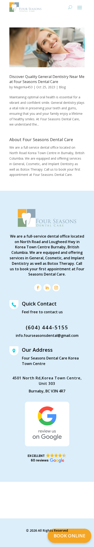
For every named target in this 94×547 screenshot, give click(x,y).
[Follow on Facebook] (38, 287)
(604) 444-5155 (47, 327)
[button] (47, 458)
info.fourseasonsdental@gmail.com (47, 335)
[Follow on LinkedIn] (47, 287)
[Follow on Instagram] (56, 287)
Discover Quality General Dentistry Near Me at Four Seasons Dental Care (46, 79)
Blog (62, 87)
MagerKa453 (23, 87)
